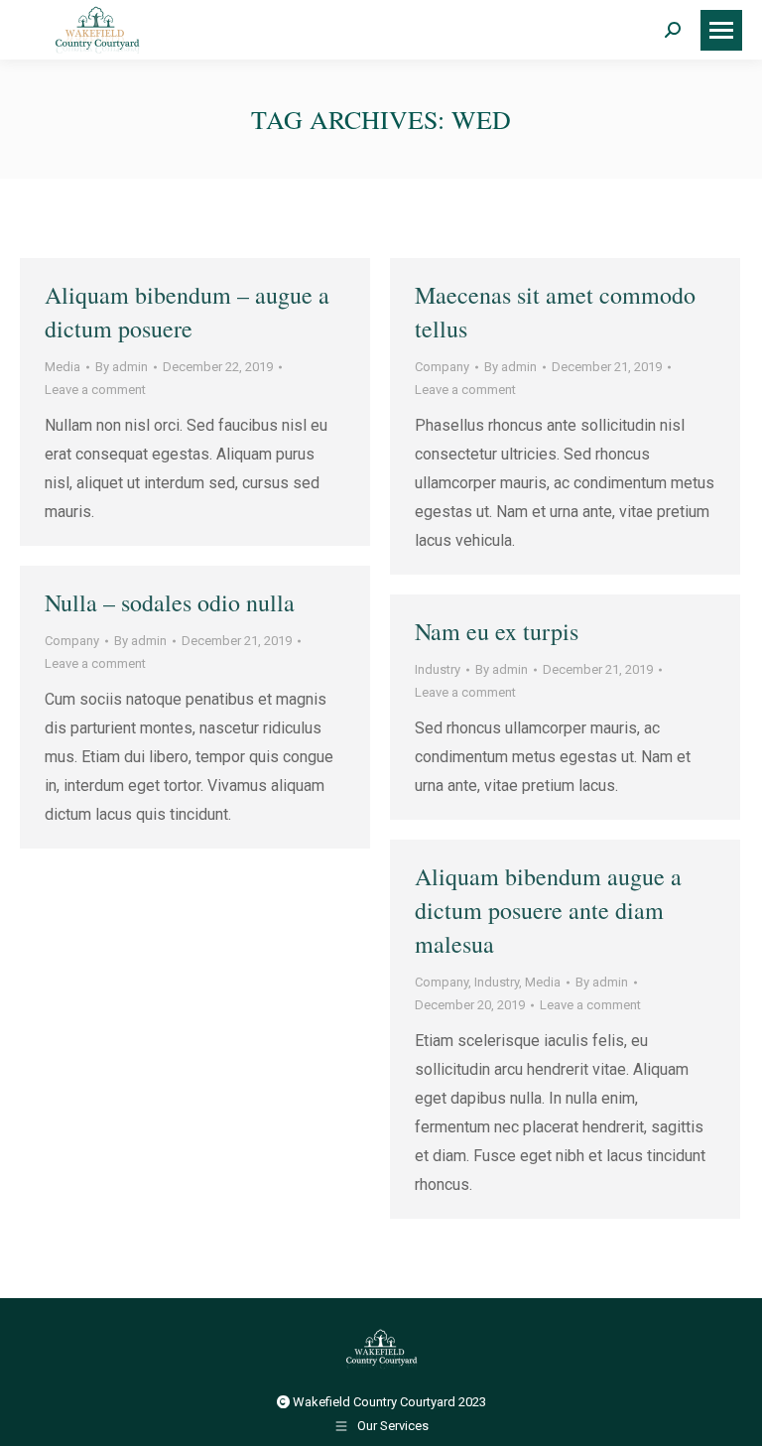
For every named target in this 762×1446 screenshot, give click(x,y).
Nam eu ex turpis (496, 631)
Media (62, 366)
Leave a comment (95, 389)
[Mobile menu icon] (721, 30)
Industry (437, 669)
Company (442, 366)
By (121, 366)
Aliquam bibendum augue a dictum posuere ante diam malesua (548, 910)
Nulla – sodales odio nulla (170, 602)
